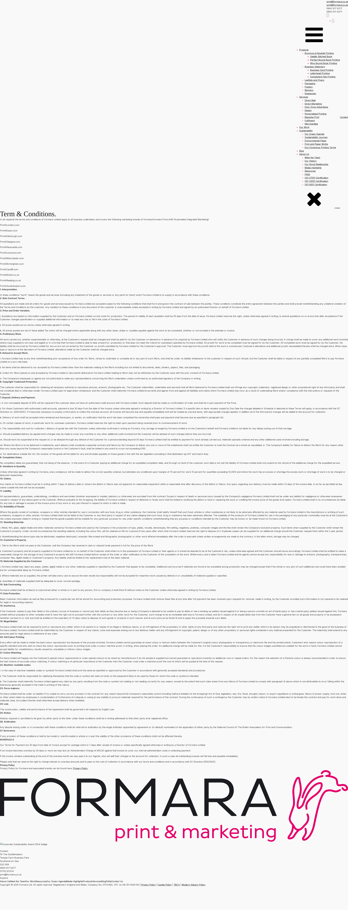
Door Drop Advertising (316, 107)
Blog (301, 151)
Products (304, 49)
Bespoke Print (312, 117)
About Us (304, 154)
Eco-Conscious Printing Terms (320, 147)
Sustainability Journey (316, 137)
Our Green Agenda (314, 134)
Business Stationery (315, 66)
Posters (309, 87)
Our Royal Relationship (316, 164)
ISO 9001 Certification (316, 184)
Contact (344, 117)
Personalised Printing (315, 113)
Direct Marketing (313, 103)
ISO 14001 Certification (316, 181)
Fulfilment (310, 120)
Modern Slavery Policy (193, 884)
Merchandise (311, 123)
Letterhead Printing (320, 73)
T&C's (177, 884)
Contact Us (117, 881)
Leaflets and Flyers (314, 80)
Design (308, 110)
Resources (310, 171)
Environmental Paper (316, 140)
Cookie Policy (165, 884)
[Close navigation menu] (333, 21)
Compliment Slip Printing (322, 76)
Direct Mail (310, 100)
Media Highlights (313, 167)
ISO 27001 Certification (316, 177)
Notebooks (310, 93)
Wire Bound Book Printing (323, 63)
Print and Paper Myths (316, 144)
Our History (311, 161)
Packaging (310, 83)
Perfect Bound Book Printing (325, 60)
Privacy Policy (80, 768)
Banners (309, 90)
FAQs (307, 174)
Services (303, 97)
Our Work (304, 127)
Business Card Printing (321, 70)
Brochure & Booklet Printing (319, 53)
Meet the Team (312, 157)
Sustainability (306, 130)
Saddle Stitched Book (321, 56)
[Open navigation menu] (328, 15)
